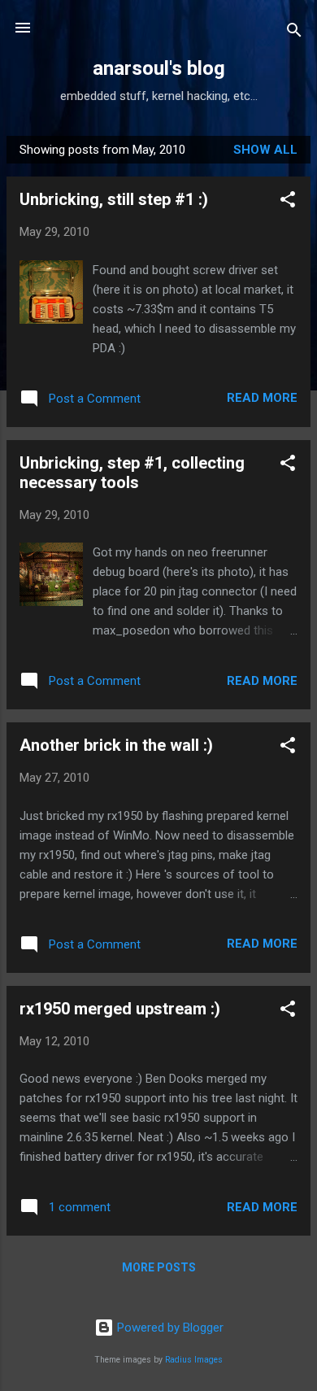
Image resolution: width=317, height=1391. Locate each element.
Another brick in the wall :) (116, 745)
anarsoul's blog (159, 68)
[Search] (294, 33)
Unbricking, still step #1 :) (114, 199)
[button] (287, 202)
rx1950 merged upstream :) (120, 1008)
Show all (265, 149)
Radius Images (194, 1359)
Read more (262, 397)
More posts (159, 1267)
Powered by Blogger (169, 1327)
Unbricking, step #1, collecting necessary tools (132, 472)
